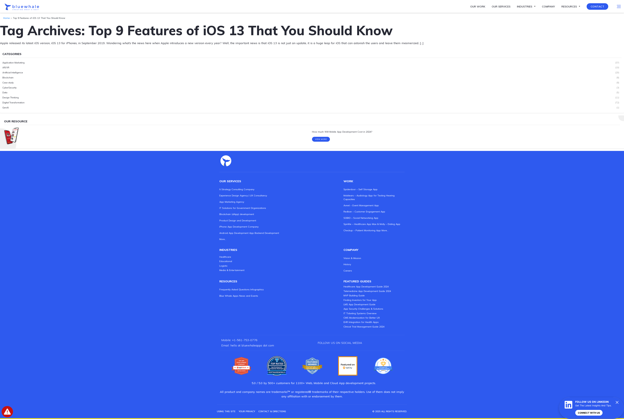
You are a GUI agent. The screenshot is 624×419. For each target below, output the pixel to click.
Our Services (501, 6)
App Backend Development (264, 233)
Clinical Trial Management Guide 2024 (364, 326)
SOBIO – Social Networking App (361, 217)
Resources (569, 6)
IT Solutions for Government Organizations (242, 208)
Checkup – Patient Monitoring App (362, 230)
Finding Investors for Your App (360, 300)
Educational (225, 261)
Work (348, 181)
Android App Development (233, 233)
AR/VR (5, 67)
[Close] (617, 402)
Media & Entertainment (231, 270)
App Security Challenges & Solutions (363, 308)
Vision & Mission (352, 258)
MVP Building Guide (354, 295)
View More (321, 139)
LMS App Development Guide (359, 304)
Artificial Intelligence (12, 72)
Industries (524, 6)
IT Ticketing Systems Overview (360, 313)
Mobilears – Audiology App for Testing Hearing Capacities (369, 197)
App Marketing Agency (231, 201)
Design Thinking (10, 97)
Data (4, 92)
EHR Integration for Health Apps (361, 322)
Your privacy (247, 411)
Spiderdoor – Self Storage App (360, 189)
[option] (312, 132)
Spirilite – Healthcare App (357, 224)
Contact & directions (272, 411)
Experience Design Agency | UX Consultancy (243, 195)
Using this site (226, 411)
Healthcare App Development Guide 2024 (366, 286)
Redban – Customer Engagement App (364, 211)
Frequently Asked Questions (234, 289)
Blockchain (7, 77)
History (347, 264)
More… (222, 239)
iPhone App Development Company (239, 226)
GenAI (5, 107)
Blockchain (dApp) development (236, 214)
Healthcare (225, 256)
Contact (597, 6)
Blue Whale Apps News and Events (238, 295)
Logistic (223, 265)
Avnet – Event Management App (361, 205)
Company (548, 6)
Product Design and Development (237, 220)
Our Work (477, 6)
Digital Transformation (13, 102)
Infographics (257, 289)
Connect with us (589, 412)
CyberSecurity (9, 87)
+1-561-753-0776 (244, 340)
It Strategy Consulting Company (236, 189)
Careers (348, 270)
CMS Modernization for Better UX (362, 317)
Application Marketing (13, 62)
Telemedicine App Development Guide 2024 (367, 291)
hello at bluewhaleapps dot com (252, 345)
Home (6, 18)
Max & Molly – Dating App (386, 224)
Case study (8, 82)
